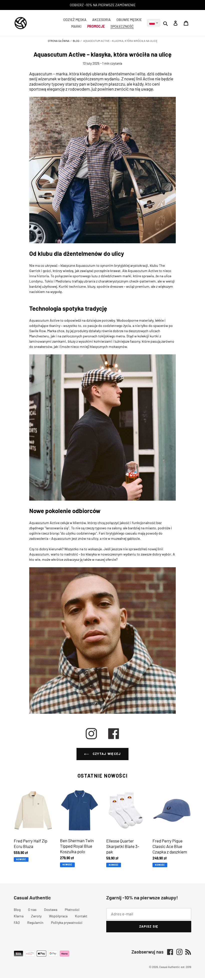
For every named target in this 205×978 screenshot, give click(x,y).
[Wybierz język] (153, 22)
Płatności (72, 909)
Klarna (19, 916)
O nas (32, 909)
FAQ (17, 922)
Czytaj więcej (106, 754)
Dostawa (50, 909)
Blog (76, 40)
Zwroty (36, 916)
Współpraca (58, 916)
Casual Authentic (169, 967)
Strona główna (59, 40)
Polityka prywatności (66, 922)
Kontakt (81, 916)
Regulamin (35, 922)
